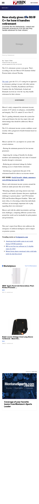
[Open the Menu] (3, 2)
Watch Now (34, 2)
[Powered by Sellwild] (34, 371)
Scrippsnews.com (22, 237)
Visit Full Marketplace (31, 266)
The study (5, 81)
